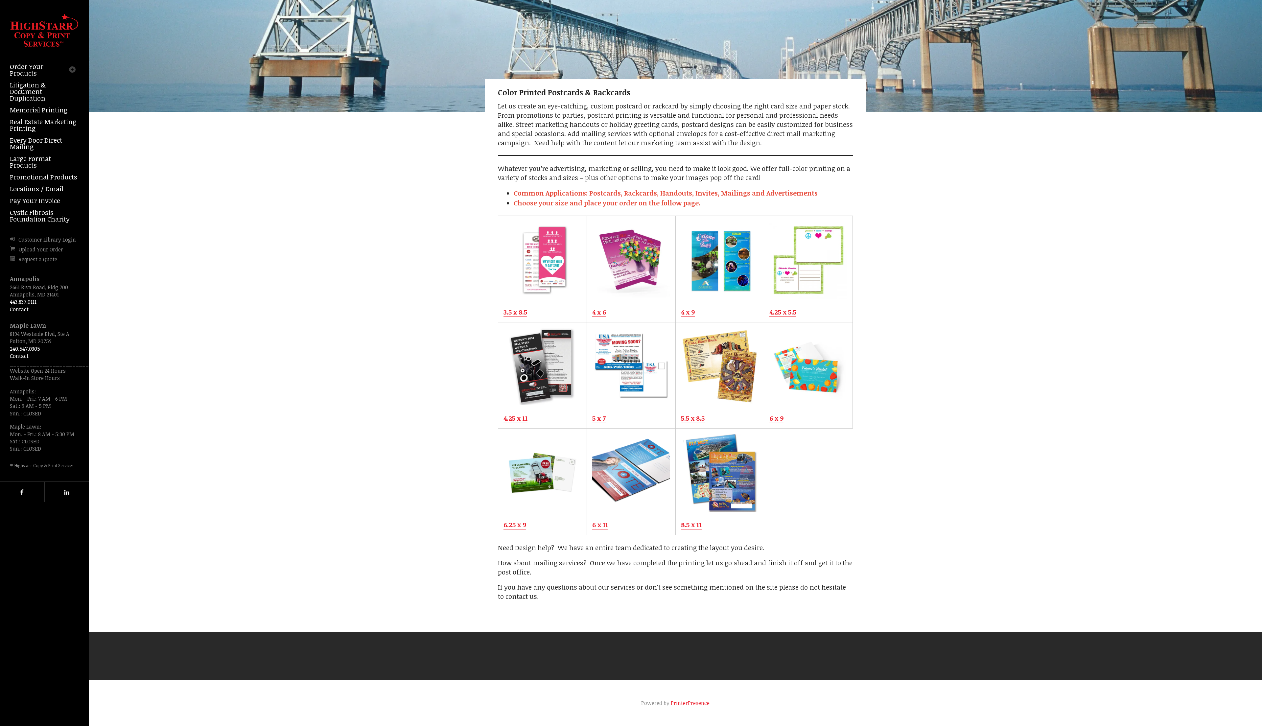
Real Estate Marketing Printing (43, 125)
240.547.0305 (25, 348)
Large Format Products (30, 162)
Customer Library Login (47, 239)
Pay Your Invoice (35, 200)
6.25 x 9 (514, 524)
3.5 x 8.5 (515, 311)
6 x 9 (776, 418)
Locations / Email (36, 188)
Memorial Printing (38, 109)
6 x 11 (600, 524)
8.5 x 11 (691, 524)
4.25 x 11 (515, 418)
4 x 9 (688, 311)
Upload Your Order (40, 249)
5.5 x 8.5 (693, 418)
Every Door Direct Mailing (36, 143)
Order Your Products (26, 70)
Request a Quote (37, 259)
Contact (19, 309)
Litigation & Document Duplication (28, 91)
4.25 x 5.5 (782, 311)
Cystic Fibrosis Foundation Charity (40, 215)
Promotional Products (43, 176)
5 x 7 (599, 418)
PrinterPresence (690, 703)
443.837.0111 (23, 301)
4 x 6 (599, 311)
